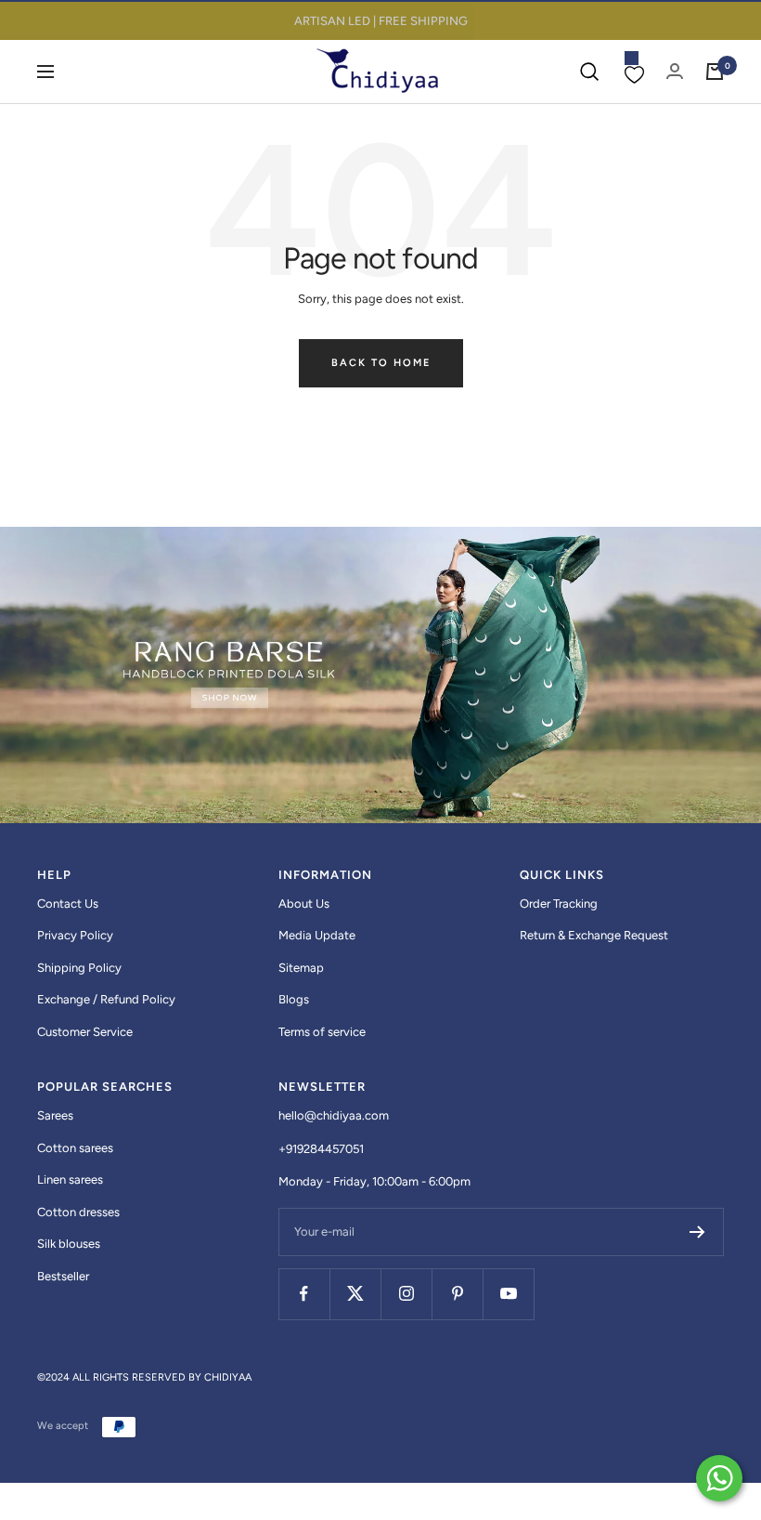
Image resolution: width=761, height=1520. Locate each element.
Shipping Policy (79, 968)
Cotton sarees (75, 1148)
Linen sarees (70, 1179)
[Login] (674, 71)
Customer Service (85, 1032)
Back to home (381, 363)
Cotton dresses (78, 1212)
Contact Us (67, 904)
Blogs (293, 999)
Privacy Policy (75, 935)
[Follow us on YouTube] (508, 1293)
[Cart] (714, 71)
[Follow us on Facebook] (303, 1293)
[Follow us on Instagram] (406, 1293)
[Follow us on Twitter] (354, 1293)
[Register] (697, 1231)
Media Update (316, 935)
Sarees (55, 1115)
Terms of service (322, 1032)
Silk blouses (68, 1244)
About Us (303, 904)
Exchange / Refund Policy (106, 999)
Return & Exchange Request (594, 935)
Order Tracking (559, 904)
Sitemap (301, 968)
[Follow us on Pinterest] (457, 1293)
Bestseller (63, 1276)
